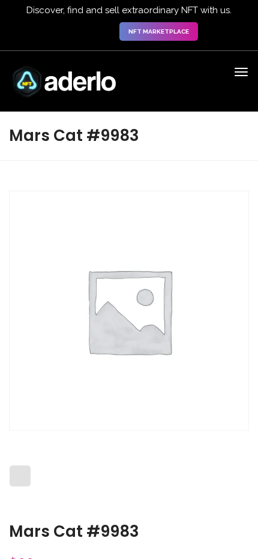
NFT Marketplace (158, 31)
